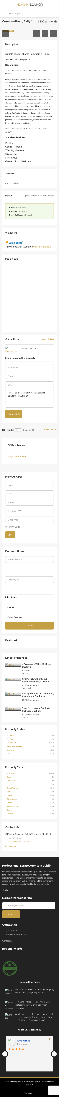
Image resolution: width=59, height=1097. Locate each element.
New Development (14, 746)
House (9, 795)
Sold (8, 754)
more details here (42, 246)
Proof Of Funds (12, 526)
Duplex (9, 784)
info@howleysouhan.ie (19, 841)
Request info (14, 414)
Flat (8, 791)
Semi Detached (13, 806)
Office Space (12, 799)
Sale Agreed (11, 750)
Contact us (10, 846)
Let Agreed (11, 743)
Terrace (10, 814)
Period (9, 803)
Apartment (11, 773)
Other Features (14, 617)
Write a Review (50, 429)
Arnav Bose (23, 1040)
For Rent (10, 735)
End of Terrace (13, 788)
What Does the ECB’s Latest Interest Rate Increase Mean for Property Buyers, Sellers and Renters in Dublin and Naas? (34, 1017)
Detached (11, 780)
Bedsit (9, 777)
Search (31, 625)
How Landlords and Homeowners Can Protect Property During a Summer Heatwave (32, 1004)
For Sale (10, 739)
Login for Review (17, 456)
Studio (9, 810)
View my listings (47, 339)
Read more (7, 890)
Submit (11, 914)
